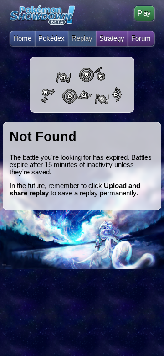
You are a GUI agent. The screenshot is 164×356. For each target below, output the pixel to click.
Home (22, 38)
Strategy (111, 38)
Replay (82, 38)
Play (144, 13)
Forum (141, 38)
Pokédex (51, 38)
